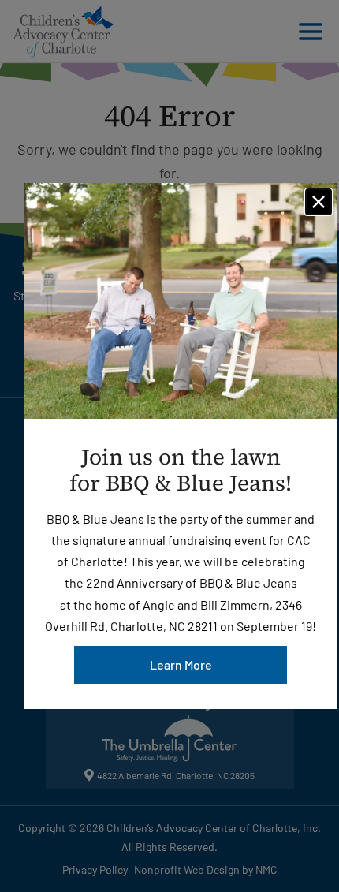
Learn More (181, 664)
